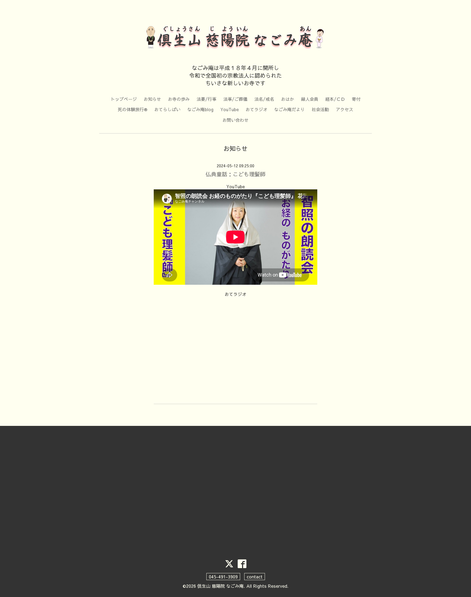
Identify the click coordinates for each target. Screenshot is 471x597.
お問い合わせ (235, 120)
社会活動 (320, 109)
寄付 (356, 99)
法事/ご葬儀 (235, 99)
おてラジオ (256, 109)
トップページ (124, 99)
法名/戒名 (264, 99)
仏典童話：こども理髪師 (235, 174)
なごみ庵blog (200, 109)
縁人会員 (309, 99)
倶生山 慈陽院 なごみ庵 (220, 586)
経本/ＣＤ (335, 99)
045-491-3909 (223, 577)
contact (254, 577)
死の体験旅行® (132, 109)
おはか (287, 99)
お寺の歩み (179, 99)
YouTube (229, 109)
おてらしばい (167, 109)
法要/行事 (206, 99)
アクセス (344, 109)
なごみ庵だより (289, 109)
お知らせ (152, 99)
